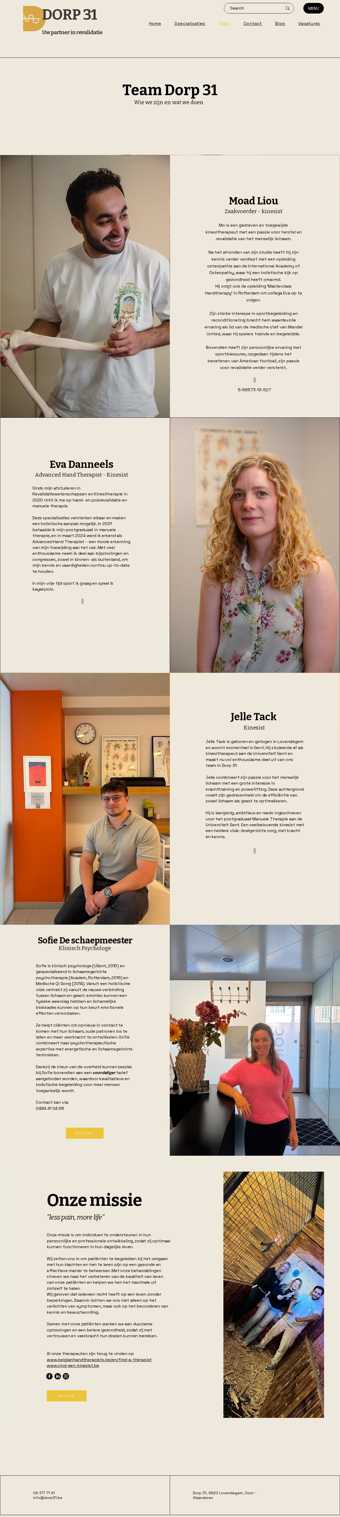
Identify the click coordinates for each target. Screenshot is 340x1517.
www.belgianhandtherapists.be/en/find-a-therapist (99, 1359)
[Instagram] (66, 1376)
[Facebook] (49, 1376)
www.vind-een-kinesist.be (73, 1365)
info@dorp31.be (47, 1497)
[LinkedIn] (57, 1376)
